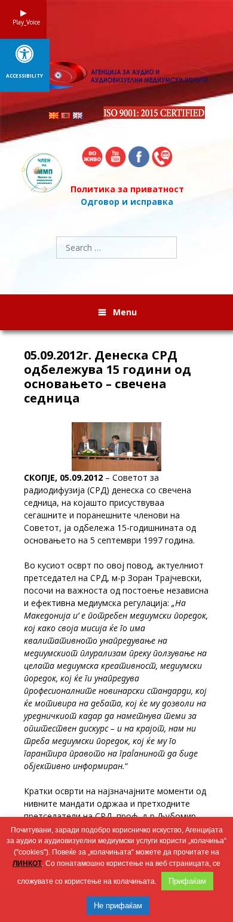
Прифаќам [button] (187, 881)
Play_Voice (23, 22)
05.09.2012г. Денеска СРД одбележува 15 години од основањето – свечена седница (107, 376)
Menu (125, 312)
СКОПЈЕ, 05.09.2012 (63, 477)
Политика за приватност (127, 189)
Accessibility (24, 76)
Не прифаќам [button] (118, 905)
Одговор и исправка (127, 201)
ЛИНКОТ (27, 863)
